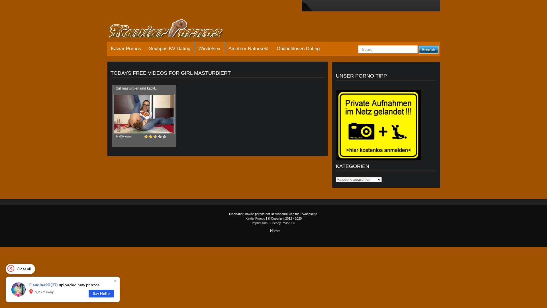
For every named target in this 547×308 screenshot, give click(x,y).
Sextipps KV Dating (169, 48)
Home (275, 231)
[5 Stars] (164, 136)
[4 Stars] (160, 136)
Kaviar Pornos (126, 48)
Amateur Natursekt (248, 48)
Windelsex (209, 48)
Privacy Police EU (282, 223)
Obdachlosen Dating (298, 48)
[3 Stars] (155, 136)
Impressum (260, 223)
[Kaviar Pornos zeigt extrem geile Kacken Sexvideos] (172, 29)
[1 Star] (146, 136)
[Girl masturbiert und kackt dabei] (144, 114)
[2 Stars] (150, 136)
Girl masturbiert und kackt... (137, 88)
